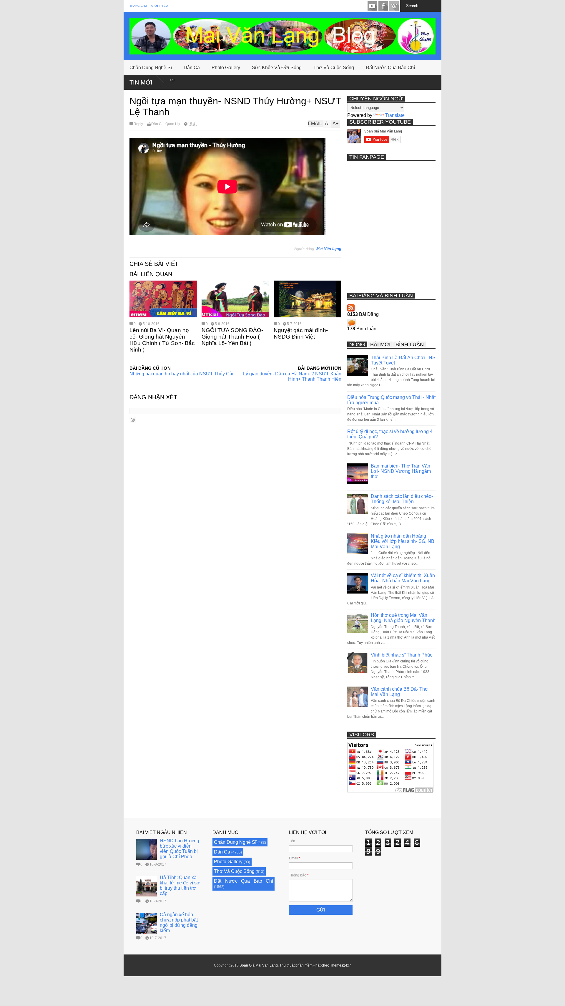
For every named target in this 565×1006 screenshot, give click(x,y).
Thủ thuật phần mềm (296, 965)
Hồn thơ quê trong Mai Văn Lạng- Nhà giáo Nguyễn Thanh (403, 618)
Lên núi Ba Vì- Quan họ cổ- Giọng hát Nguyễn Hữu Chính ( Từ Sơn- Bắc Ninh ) (162, 340)
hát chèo (322, 965)
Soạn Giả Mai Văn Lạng (259, 965)
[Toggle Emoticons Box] (132, 420)
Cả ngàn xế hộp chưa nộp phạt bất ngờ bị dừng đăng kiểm (179, 922)
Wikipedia (394, 6)
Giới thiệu (159, 5)
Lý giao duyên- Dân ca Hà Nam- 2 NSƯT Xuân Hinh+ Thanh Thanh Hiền (292, 376)
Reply (138, 124)
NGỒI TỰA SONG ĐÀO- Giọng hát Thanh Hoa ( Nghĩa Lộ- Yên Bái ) (232, 336)
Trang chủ (138, 5)
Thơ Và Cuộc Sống (333, 67)
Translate (395, 115)
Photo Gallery (226, 67)
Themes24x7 (340, 965)
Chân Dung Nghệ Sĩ (150, 67)
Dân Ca (192, 67)
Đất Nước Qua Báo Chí (390, 67)
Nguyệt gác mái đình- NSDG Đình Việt (301, 333)
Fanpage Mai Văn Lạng (383, 6)
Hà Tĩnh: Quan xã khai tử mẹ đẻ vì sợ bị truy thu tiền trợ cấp (180, 885)
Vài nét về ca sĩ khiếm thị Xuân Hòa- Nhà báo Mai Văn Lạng (403, 578)
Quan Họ (172, 124)
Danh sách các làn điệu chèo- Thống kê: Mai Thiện (402, 499)
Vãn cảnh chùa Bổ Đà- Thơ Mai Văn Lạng (399, 692)
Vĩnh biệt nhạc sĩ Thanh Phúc (401, 654)
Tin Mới (140, 82)
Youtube (372, 6)
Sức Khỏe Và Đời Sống (277, 67)
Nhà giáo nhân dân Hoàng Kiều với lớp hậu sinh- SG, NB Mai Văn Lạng (402, 541)
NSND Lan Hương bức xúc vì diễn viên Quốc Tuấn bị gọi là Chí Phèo (179, 848)
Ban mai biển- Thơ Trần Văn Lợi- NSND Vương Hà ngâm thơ (401, 471)
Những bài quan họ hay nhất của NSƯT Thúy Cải (181, 373)
